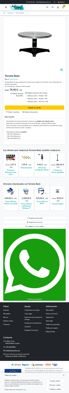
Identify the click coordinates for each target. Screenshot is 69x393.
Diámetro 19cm (37, 96)
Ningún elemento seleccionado (37, 93)
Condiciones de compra (32, 310)
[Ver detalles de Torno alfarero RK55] (42, 191)
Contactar (6, 324)
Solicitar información (31, 112)
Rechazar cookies (55, 385)
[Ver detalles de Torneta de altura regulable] (57, 157)
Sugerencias (50, 317)
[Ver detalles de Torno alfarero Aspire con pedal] (10, 191)
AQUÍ (24, 389)
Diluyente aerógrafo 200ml (42, 168)
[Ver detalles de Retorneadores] (26, 157)
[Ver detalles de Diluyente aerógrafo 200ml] (42, 157)
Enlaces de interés (52, 314)
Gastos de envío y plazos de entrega (33, 318)
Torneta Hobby (57, 203)
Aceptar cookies (55, 381)
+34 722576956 (10, 347)
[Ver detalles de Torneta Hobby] (57, 191)
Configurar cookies (55, 389)
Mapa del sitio (50, 332)
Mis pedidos (50, 310)
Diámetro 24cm (37, 99)
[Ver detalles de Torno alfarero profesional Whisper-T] (26, 191)
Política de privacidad (53, 324)
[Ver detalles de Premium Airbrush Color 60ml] (10, 157)
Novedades (6, 314)
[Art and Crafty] (18, 7)
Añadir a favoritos (13, 112)
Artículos (6, 310)
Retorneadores (26, 167)
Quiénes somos (8, 321)
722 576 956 (31, 2)
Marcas (5, 317)
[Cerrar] (63, 375)
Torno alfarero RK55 (42, 202)
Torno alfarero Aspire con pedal (10, 202)
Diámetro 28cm (37, 101)
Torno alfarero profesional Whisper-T (26, 205)
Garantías (28, 327)
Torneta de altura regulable (57, 171)
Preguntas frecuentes (31, 330)
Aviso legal (49, 321)
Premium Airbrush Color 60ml (10, 172)
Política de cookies (52, 328)
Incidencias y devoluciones (33, 323)
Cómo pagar (28, 314)
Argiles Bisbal (14, 79)
